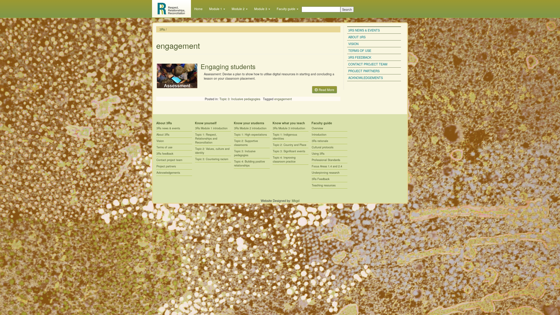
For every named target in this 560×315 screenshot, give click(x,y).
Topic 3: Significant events (289, 151)
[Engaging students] (176, 76)
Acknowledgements (365, 77)
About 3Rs (357, 37)
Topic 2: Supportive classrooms (246, 143)
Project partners (364, 71)
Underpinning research (326, 173)
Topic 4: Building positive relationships (249, 163)
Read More (326, 90)
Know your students (249, 123)
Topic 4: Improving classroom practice (284, 159)
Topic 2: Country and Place (289, 145)
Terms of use (359, 50)
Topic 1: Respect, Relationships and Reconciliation (206, 138)
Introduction (319, 134)
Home (198, 9)
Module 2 (238, 9)
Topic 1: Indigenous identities (285, 136)
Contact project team (367, 64)
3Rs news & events (364, 30)
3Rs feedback (359, 57)
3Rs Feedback (320, 179)
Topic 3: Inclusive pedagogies (239, 99)
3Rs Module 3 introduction (289, 128)
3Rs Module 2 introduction (250, 128)
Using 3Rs (318, 154)
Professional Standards (326, 160)
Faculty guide (286, 9)
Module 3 (261, 9)
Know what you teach (289, 123)
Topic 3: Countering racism (211, 159)
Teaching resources (324, 185)
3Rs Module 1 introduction (211, 128)
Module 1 (216, 9)
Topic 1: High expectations (250, 134)
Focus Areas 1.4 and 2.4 (327, 166)
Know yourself (206, 123)
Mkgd (295, 200)
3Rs (162, 29)
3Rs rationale (320, 141)
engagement (283, 99)
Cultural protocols (322, 147)
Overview (317, 128)
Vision (353, 44)
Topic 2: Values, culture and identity (212, 151)
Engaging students (228, 66)
